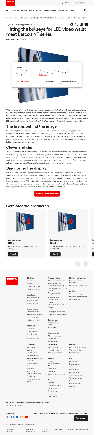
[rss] (21, 417)
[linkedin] (81, 24)
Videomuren (31, 326)
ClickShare (30, 278)
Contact (39, 10)
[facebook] (71, 24)
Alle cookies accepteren (69, 81)
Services (72, 291)
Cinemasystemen (32, 309)
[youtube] (26, 417)
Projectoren (31, 295)
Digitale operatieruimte (77, 278)
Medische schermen (54, 278)
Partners (72, 10)
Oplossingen (31, 344)
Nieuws (31, 10)
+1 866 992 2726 (14, 405)
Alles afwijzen (50, 81)
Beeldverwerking (53, 333)
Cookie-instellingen (22, 81)
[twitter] (76, 24)
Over (71, 358)
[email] (86, 24)
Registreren (81, 418)
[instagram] (7, 417)
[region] (47, 75)
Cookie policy (43, 75)
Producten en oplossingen (16, 10)
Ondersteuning (50, 10)
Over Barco (62, 10)
